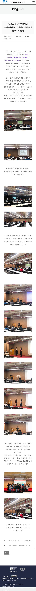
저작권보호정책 (5, 576)
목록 (6, 553)
